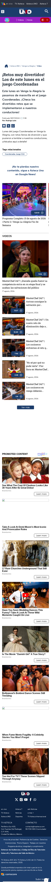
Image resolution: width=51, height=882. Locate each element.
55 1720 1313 (30, 829)
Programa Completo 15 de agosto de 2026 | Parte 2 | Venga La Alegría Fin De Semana (24, 222)
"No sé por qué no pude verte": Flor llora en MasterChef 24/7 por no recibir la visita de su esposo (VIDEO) (37, 366)
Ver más (25, 407)
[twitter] (16, 800)
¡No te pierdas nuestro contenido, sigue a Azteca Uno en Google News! (25, 170)
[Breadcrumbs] (7, 66)
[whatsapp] (34, 800)
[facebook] (30, 800)
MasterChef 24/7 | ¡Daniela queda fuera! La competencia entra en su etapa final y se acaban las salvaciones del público (24, 284)
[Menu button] (4, 11)
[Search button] (46, 11)
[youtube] (26, 800)
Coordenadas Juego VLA (15, 154)
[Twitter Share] (8, 126)
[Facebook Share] (4, 126)
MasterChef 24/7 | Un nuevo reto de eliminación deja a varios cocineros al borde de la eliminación (37, 323)
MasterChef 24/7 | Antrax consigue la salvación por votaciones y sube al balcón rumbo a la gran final (37, 302)
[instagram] (21, 800)
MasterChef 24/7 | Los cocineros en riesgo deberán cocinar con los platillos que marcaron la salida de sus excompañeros (36, 388)
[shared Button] (13, 126)
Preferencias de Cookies (29, 840)
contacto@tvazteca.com (35, 827)
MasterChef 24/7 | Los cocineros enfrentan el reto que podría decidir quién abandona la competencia (37, 345)
